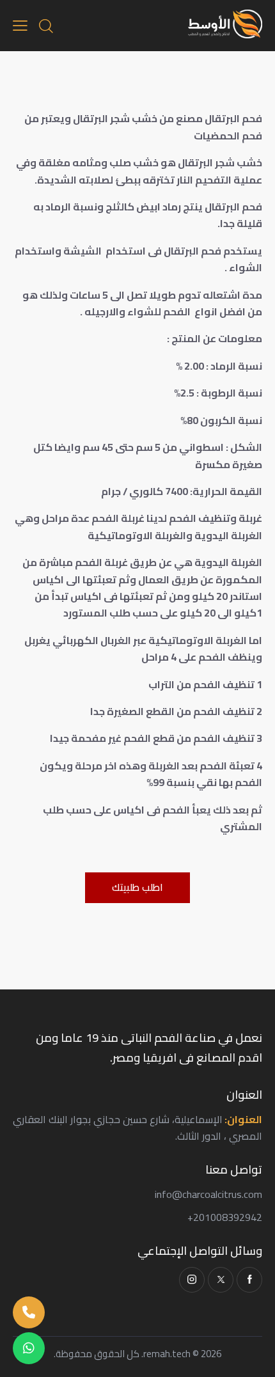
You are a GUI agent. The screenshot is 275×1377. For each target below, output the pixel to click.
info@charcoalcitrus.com (208, 1194)
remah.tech (167, 1353)
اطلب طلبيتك (137, 887)
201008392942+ (224, 1217)
